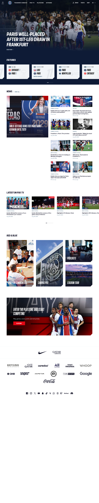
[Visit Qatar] (28, 365)
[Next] (90, 72)
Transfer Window (20, 2)
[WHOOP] (86, 365)
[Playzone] (19, 323)
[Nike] (42, 352)
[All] (57, 365)
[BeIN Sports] (68, 374)
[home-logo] (10, 3)
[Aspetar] (39, 374)
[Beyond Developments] (13, 365)
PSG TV (32, 2)
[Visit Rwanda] (70, 365)
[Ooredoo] (43, 365)
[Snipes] (24, 374)
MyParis (49, 2)
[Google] (86, 374)
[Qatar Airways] (57, 352)
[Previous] (8, 72)
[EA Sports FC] (54, 374)
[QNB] (11, 374)
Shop (88, 2)
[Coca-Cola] (50, 381)
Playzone (40, 2)
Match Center (38, 76)
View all (17, 91)
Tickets (83, 2)
